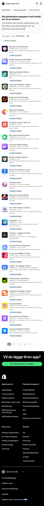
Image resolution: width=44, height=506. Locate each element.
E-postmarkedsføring (31, 406)
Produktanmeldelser (31, 398)
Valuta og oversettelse (32, 418)
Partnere (26, 449)
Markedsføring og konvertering (9, 411)
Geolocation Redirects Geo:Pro (19, 329)
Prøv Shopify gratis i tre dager (22, 364)
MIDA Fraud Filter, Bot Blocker (19, 72)
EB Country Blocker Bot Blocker (19, 245)
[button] (22, 51)
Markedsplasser (29, 394)
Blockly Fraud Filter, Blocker (18, 157)
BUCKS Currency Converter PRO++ (20, 59)
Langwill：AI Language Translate (20, 266)
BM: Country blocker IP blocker (19, 135)
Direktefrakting (28, 390)
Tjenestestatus (29, 461)
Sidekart (5, 494)
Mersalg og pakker (30, 402)
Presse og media (29, 445)
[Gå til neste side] (35, 344)
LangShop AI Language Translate (20, 291)
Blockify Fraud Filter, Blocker (18, 47)
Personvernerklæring (10, 489)
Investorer (27, 441)
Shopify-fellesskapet (10, 441)
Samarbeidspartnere (31, 453)
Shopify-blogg (7, 445)
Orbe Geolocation (15, 182)
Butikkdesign (7, 406)
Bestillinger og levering (11, 402)
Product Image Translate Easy (19, 278)
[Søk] (37, 3)
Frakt (25, 414)
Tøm (28, 36)
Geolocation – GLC (15, 220)
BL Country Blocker (15, 304)
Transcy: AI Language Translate (19, 253)
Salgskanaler (7, 390)
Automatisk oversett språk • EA (19, 122)
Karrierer (26, 437)
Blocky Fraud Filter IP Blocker (18, 97)
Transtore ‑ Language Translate (19, 233)
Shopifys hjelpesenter (10, 433)
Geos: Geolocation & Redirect (19, 316)
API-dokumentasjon (9, 437)
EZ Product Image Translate (18, 144)
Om (24, 433)
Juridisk (26, 457)
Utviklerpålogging (9, 478)
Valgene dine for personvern (13, 499)
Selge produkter (8, 398)
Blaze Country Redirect (16, 110)
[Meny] (41, 3)
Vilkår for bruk (7, 483)
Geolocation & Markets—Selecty (20, 84)
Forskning (5, 449)
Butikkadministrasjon (10, 416)
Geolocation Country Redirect (19, 195)
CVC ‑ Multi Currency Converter (19, 208)
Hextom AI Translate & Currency (19, 170)
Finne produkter (8, 394)
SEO (24, 410)
